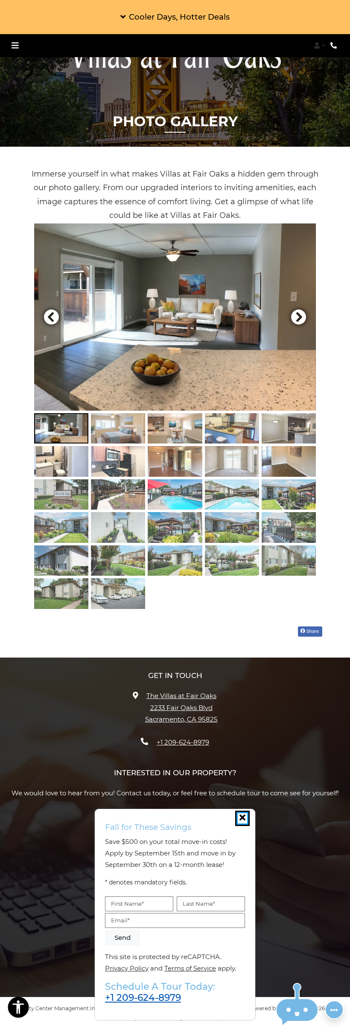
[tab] (61, 428)
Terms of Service (190, 968)
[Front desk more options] (334, 1009)
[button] (175, 17)
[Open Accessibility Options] (18, 1009)
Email (120, 920)
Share (312, 630)
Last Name (199, 903)
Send (122, 937)
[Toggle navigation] (15, 46)
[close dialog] (242, 818)
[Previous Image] (51, 317)
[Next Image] (299, 317)
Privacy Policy (127, 968)
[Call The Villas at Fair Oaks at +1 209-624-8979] (335, 46)
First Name (127, 903)
